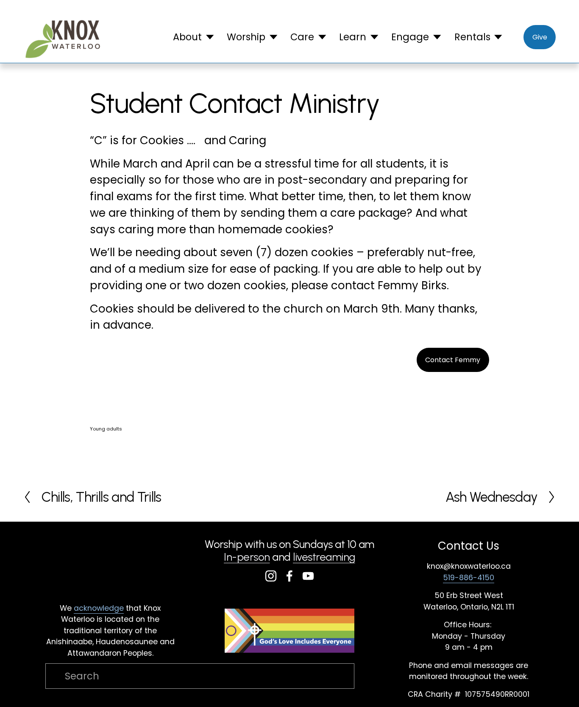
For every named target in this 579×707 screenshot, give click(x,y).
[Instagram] (271, 576)
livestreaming (324, 557)
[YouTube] (308, 576)
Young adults (106, 428)
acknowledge (99, 608)
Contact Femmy (452, 360)
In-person (247, 557)
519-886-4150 (468, 577)
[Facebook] (289, 576)
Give (539, 37)
